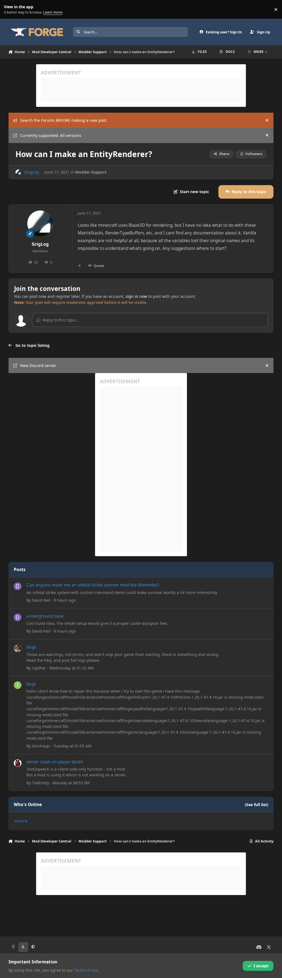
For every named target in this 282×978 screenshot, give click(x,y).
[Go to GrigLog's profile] (18, 172)
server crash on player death (54, 762)
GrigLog (31, 172)
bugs (31, 647)
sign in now (136, 296)
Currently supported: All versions (50, 135)
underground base (45, 616)
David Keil (41, 600)
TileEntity (40, 782)
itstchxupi (41, 746)
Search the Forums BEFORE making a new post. (63, 120)
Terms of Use (86, 970)
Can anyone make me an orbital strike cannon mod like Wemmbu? (92, 585)
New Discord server (38, 365)
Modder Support (91, 172)
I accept (261, 965)
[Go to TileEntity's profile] (17, 763)
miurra (21, 820)
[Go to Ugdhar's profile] (17, 648)
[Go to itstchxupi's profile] (17, 685)
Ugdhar (39, 668)
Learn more (10, 9)
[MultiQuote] (79, 265)
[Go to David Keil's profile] (17, 586)
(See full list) (256, 804)
